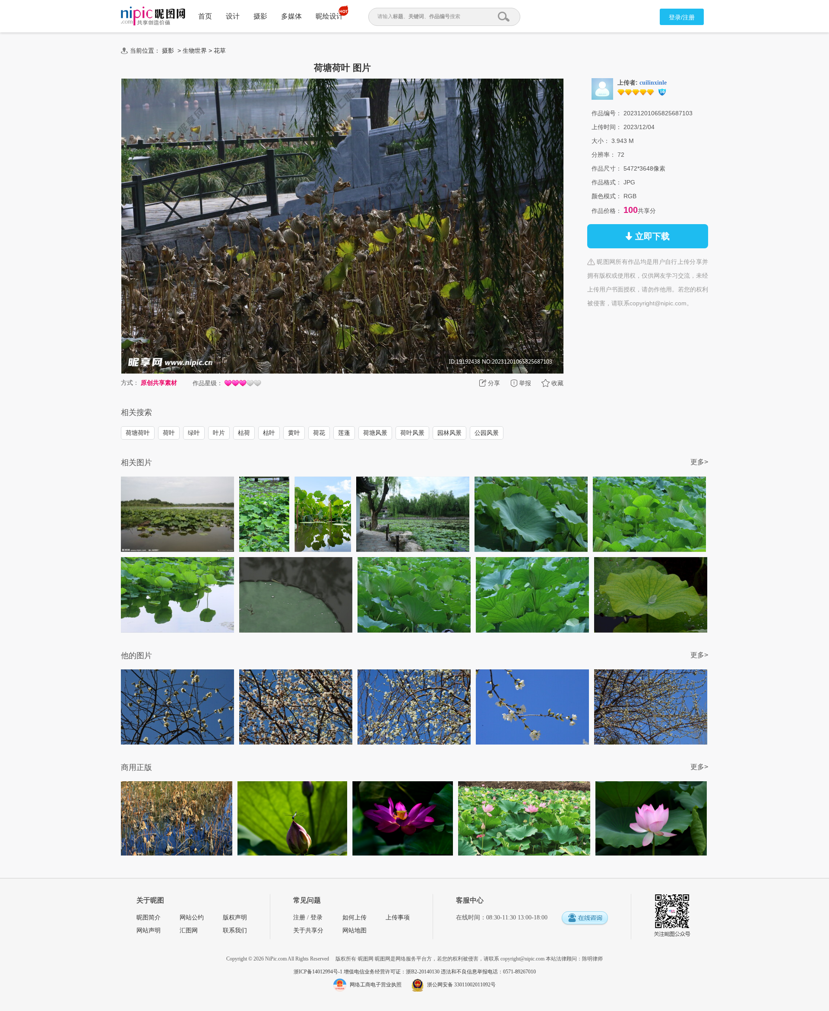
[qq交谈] (584, 918)
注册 (299, 917)
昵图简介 (148, 917)
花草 (220, 50)
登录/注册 (682, 17)
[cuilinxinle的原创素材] (602, 88)
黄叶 (294, 432)
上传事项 (398, 917)
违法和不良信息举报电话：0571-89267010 (488, 972)
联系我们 (235, 930)
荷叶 (169, 432)
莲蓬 (344, 432)
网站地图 (354, 930)
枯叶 (269, 432)
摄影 (260, 16)
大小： (601, 140)
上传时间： (607, 127)
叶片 (219, 432)
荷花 (319, 432)
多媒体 (291, 16)
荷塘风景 (375, 432)
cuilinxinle (653, 82)
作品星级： (208, 383)
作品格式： (607, 182)
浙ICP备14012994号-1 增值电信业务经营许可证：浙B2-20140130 (367, 972)
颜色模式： (607, 196)
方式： (130, 382)
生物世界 (195, 50)
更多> (699, 462)
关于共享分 (308, 930)
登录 (316, 917)
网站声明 (148, 930)
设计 (233, 16)
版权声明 (235, 917)
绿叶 (194, 432)
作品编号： (607, 113)
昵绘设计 (329, 16)
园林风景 (449, 432)
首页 (205, 16)
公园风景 (487, 432)
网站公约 (192, 917)
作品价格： (607, 210)
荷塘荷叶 (138, 432)
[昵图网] (153, 16)
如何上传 (354, 917)
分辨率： (604, 154)
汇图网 (189, 930)
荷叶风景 (412, 432)
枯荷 (244, 432)
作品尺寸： (607, 168)
